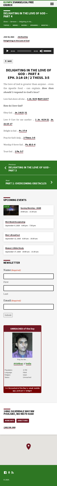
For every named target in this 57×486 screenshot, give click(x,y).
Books (24, 25)
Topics (6, 25)
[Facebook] (5, 472)
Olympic (18, 4)
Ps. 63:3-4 (30, 144)
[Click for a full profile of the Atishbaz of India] (22, 356)
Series (15, 25)
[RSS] (12, 472)
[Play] (7, 51)
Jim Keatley (23, 37)
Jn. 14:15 (19, 112)
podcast (20, 391)
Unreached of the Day (17, 388)
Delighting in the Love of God (16, 40)
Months (44, 25)
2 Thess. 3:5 (29, 137)
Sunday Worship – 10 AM (31, 208)
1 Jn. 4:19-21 (42, 119)
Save (9, 61)
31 (26, 112)
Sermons (13, 22)
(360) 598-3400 (9, 427)
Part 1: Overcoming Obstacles (26, 183)
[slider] (48, 50)
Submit (8, 315)
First (6, 281)
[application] (28, 51)
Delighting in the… (26, 22)
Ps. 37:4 (23, 130)
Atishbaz (18, 363)
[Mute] (41, 51)
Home (5, 22)
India (28, 363)
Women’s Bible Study (14, 248)
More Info (9, 420)
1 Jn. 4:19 (32, 99)
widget (29, 391)
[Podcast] (9, 472)
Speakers (34, 25)
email (31, 388)
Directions (23, 420)
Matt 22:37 (43, 99)
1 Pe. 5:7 (19, 151)
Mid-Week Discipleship (15, 222)
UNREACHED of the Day (22, 328)
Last (5, 293)
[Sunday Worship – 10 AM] (11, 210)
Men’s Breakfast (12, 235)
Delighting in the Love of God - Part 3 (29, 169)
